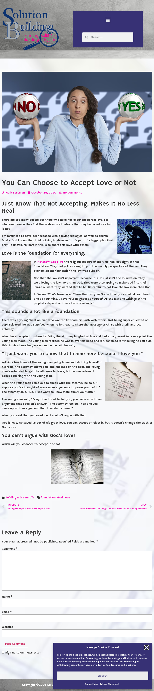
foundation (48, 498)
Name (7, 596)
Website (7, 627)
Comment (9, 548)
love (67, 498)
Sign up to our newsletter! (23, 652)
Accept (102, 675)
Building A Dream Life (19, 498)
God (60, 498)
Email (7, 612)
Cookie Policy (91, 684)
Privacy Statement (109, 684)
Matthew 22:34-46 (50, 262)
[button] (146, 647)
